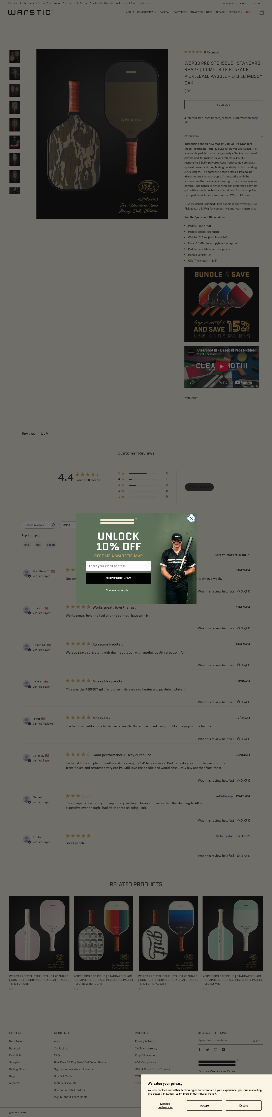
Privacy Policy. (207, 1094)
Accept (204, 1105)
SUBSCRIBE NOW (118, 578)
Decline (243, 1105)
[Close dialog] (191, 518)
